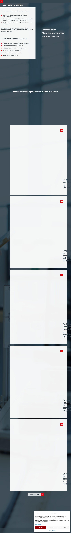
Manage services (38, 524)
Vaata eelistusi (63, 527)
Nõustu (40, 527)
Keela (52, 527)
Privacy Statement (52, 530)
